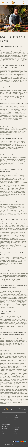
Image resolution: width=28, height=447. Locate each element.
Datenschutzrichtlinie (5, 426)
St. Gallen (16, 425)
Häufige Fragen (4, 428)
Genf (2, 435)
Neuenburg (17, 427)
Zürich (3, 433)
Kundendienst (4, 417)
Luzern (16, 433)
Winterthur (16, 419)
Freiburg (16, 429)
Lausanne (16, 417)
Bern (15, 431)
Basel (16, 415)
